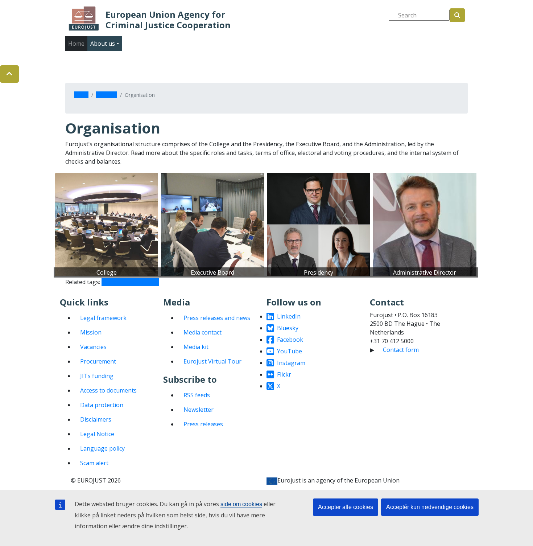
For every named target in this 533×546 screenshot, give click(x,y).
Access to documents (108, 390)
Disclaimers (95, 419)
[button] (9, 74)
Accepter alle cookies (345, 507)
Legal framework (103, 318)
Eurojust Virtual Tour (212, 361)
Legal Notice (97, 434)
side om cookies (241, 504)
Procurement (98, 361)
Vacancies (93, 347)
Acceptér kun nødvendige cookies (430, 507)
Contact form (401, 350)
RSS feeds (196, 395)
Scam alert (94, 463)
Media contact (202, 332)
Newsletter (198, 410)
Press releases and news (216, 318)
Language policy (102, 448)
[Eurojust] (84, 18)
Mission (91, 332)
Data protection (101, 405)
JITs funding (96, 376)
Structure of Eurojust (130, 282)
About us (106, 94)
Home (76, 44)
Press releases (203, 424)
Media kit (195, 347)
